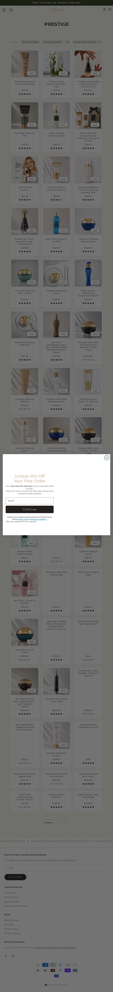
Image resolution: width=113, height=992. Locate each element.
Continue (30, 509)
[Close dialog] (106, 457)
